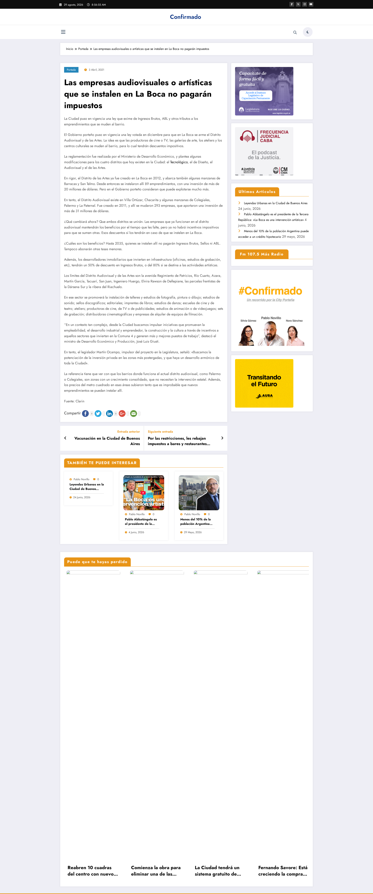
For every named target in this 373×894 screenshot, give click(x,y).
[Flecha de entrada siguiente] (222, 438)
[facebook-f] (291, 4)
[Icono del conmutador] (63, 32)
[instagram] (304, 4)
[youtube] (311, 4)
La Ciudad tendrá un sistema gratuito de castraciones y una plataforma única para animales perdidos (153, 870)
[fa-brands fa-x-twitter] (298, 4)
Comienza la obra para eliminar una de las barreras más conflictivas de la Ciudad (90, 870)
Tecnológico (179, 162)
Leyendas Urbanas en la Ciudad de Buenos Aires (87, 486)
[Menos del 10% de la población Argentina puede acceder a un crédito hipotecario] (199, 492)
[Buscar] (295, 32)
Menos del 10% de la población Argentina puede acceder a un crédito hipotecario (195, 521)
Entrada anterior (128, 431)
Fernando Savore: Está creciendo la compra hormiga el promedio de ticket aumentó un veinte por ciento (217, 870)
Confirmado (185, 17)
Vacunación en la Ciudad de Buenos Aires (107, 441)
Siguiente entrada (160, 431)
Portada (71, 70)
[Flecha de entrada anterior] (65, 438)
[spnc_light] (308, 32)
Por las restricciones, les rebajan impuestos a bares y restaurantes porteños (177, 441)
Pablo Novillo (81, 479)
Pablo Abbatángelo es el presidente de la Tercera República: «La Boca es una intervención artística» (141, 521)
